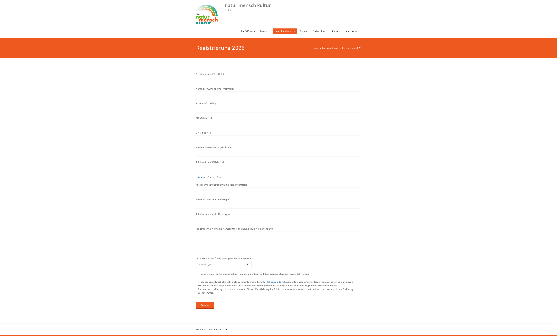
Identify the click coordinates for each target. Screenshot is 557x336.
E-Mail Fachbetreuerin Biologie (212, 199)
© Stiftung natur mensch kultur (212, 329)
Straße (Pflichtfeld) (206, 103)
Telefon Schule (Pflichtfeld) (210, 162)
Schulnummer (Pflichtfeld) (210, 74)
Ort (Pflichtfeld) (204, 132)
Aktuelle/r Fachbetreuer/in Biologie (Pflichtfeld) (221, 184)
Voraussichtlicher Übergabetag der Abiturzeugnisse (223, 258)
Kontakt (336, 31)
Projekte (264, 31)
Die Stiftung (247, 31)
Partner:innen (320, 31)
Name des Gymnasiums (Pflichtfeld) (215, 88)
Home (315, 47)
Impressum (351, 31)
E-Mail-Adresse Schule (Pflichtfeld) (214, 147)
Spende (304, 31)
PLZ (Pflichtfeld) (204, 118)
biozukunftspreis (284, 31)
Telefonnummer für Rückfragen (213, 214)
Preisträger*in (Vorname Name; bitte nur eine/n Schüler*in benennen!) (234, 228)
